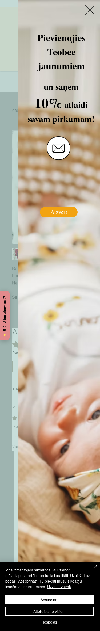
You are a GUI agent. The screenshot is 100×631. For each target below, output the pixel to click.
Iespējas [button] (50, 622)
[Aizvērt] (92, 569)
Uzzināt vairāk (59, 586)
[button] (89, 10)
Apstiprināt (49, 599)
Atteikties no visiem (49, 611)
